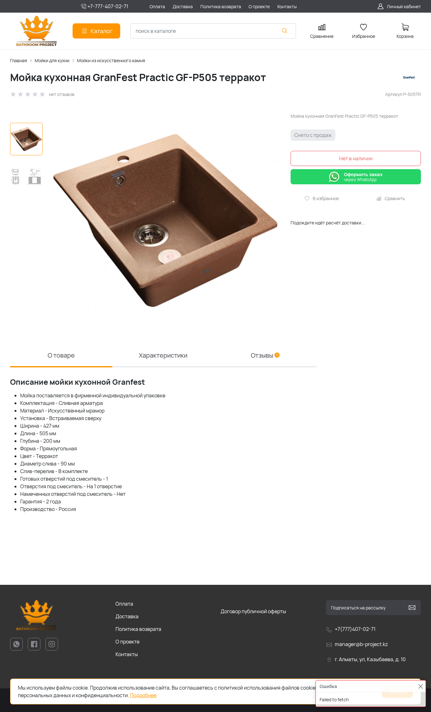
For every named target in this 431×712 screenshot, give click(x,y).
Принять (397, 691)
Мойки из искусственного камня (111, 60)
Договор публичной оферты (253, 611)
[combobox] (213, 31)
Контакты (126, 654)
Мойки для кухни (52, 60)
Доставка (127, 616)
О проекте (127, 641)
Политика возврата (138, 629)
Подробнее (143, 695)
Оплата (124, 603)
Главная (18, 60)
